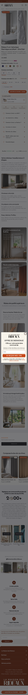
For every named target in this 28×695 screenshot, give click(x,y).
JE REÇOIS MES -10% (14, 356)
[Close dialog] (25, 334)
